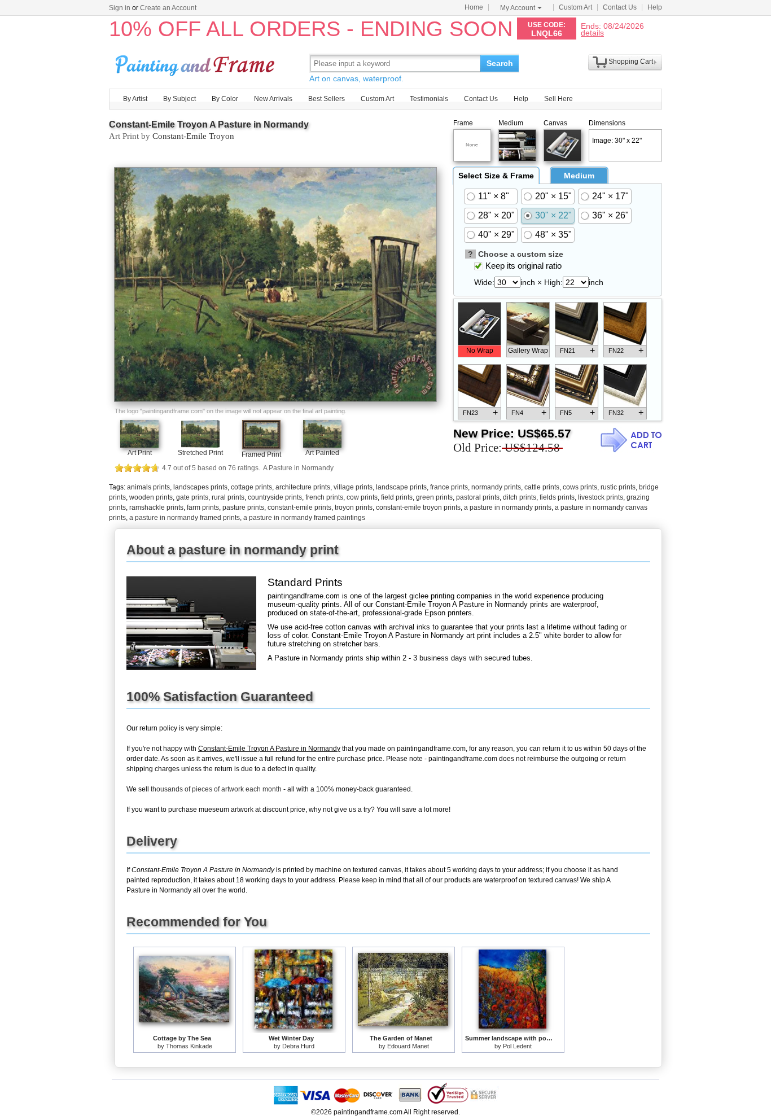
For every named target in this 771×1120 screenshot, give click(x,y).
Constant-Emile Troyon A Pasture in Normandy (209, 124)
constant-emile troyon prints (418, 507)
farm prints (203, 507)
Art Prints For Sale (196, 63)
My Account (517, 8)
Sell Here (558, 99)
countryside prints (275, 497)
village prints (353, 487)
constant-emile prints (299, 507)
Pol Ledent (517, 1046)
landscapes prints (200, 487)
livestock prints (600, 497)
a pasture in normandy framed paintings (304, 518)
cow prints (362, 497)
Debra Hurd (298, 1046)
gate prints (192, 497)
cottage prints (251, 487)
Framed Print (261, 454)
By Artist (135, 99)
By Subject (179, 99)
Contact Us (620, 7)
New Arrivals (273, 99)
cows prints (580, 487)
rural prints (228, 497)
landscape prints (401, 487)
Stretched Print (200, 453)
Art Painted (322, 453)
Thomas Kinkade (189, 1046)
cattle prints (541, 487)
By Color (225, 99)
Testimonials (429, 99)
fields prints (557, 497)
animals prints (148, 487)
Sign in (119, 8)
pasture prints (243, 507)
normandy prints (496, 487)
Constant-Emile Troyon (193, 136)
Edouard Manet (408, 1046)
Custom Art (575, 7)
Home (474, 7)
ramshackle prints (156, 507)
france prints (449, 487)
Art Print (140, 453)
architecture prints (302, 487)
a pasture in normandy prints (507, 507)
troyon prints (354, 507)
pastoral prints (478, 497)
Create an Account (168, 8)
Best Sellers (326, 99)
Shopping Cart (630, 61)
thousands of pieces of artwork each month (216, 789)
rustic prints (618, 487)
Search (500, 63)
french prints (324, 497)
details (592, 32)
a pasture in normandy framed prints (184, 518)
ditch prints (519, 497)
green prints (434, 497)
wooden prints (151, 497)
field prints (397, 497)
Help (654, 7)
